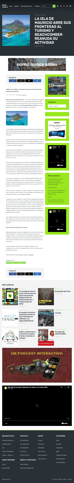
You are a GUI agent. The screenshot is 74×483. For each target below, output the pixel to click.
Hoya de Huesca (59, 288)
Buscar (54, 6)
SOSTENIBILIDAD (60, 459)
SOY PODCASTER (24, 440)
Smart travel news (24, 310)
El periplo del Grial (52, 187)
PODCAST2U (41, 444)
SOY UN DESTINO (24, 444)
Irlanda (49, 197)
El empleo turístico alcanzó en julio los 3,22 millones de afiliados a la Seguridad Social (56, 192)
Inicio (11, 6)
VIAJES (57, 440)
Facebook (20, 254)
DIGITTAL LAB (41, 451)
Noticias (43, 15)
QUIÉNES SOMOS (6, 444)
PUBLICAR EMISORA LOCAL (27, 468)
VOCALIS (40, 440)
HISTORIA (58, 444)
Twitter (25, 254)
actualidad (10, 262)
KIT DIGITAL (23, 451)
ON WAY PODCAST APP (8, 440)
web (17, 254)
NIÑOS (57, 451)
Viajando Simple (23, 329)
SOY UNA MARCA (24, 448)
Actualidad (38, 15)
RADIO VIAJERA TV (42, 455)
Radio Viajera (5, 6)
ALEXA (3, 464)
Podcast (16, 6)
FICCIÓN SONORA (60, 462)
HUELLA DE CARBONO (7, 451)
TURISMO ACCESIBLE (61, 455)
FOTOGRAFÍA (59, 448)
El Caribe (16, 262)
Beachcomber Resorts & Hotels (14, 232)
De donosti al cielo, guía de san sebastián (63, 310)
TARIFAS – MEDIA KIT (7, 455)
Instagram (30, 254)
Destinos (37, 6)
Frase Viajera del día (26, 6)
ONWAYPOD (41, 448)
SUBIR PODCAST (24, 464)
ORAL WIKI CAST (42, 459)
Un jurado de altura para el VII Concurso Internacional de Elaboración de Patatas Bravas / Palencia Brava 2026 (27, 297)
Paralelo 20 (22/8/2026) (60, 333)
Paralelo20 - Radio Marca (61, 329)
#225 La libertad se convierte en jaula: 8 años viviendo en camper (27, 335)
